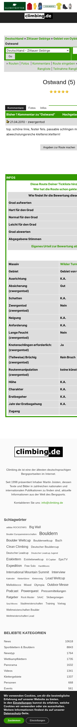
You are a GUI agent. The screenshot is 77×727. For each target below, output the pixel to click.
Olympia (39, 584)
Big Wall (35, 527)
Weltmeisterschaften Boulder (22, 609)
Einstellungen (22, 702)
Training (50, 603)
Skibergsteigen (54, 597)
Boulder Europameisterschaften (21, 534)
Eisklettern (13, 559)
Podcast (12, 591)
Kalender (10, 578)
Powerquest (29, 591)
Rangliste (44, 69)
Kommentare (41, 63)
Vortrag (61, 603)
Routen (14, 63)
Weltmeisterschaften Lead (20, 616)
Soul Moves (12, 603)
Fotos (25, 63)
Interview (58, 572)
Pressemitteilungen (53, 591)
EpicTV (63, 559)
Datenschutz (12, 713)
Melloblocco (13, 584)
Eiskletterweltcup (33, 559)
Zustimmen (14, 720)
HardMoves (44, 566)
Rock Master (27, 597)
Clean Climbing (17, 546)
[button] (6, 17)
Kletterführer (23, 578)
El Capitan (51, 559)
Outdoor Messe (58, 584)
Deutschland (14, 38)
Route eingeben (64, 63)
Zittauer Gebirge (38, 38)
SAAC (40, 597)
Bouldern (48, 533)
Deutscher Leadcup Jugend (44, 553)
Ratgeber (12, 597)
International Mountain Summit (27, 572)
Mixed (27, 584)
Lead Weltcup (55, 578)
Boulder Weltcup (18, 540)
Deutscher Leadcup (17, 552)
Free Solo (30, 565)
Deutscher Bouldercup (45, 546)
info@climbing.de (52, 502)
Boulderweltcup (43, 540)
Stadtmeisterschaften (31, 603)
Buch (58, 540)
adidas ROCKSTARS (16, 527)
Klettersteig (37, 578)
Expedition (14, 566)
